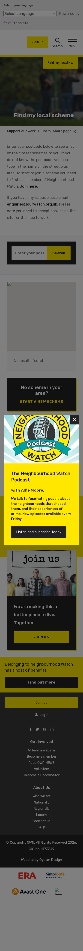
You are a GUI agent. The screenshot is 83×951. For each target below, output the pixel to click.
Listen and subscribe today (39, 532)
